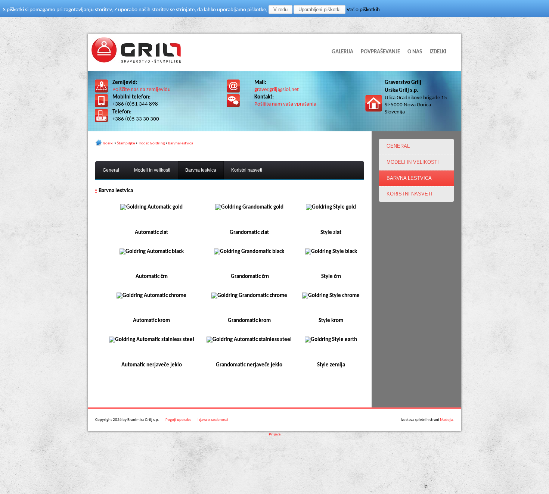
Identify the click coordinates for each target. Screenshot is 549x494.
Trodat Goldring (151, 143)
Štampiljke (126, 143)
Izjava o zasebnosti (213, 420)
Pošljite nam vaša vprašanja (285, 104)
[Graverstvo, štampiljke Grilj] (136, 61)
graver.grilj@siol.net (276, 90)
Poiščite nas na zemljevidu (141, 90)
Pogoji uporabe (178, 420)
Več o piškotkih (363, 10)
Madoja (446, 420)
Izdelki (108, 143)
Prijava (274, 434)
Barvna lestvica (180, 143)
